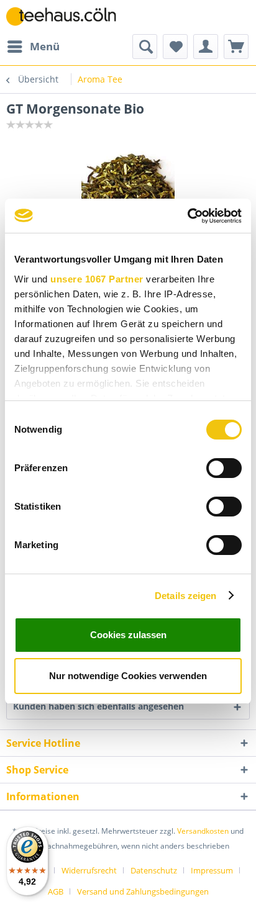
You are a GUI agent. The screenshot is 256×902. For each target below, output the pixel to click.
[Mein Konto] (205, 46)
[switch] (224, 468)
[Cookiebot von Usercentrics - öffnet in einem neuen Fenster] (187, 216)
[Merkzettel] (175, 46)
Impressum (212, 870)
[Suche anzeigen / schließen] (144, 46)
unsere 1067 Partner (97, 279)
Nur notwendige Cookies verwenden (128, 675)
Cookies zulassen (128, 634)
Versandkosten (203, 831)
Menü (45, 46)
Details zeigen (185, 595)
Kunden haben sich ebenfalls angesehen (98, 706)
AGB (55, 891)
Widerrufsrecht (89, 870)
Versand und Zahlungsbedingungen (143, 891)
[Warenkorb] (236, 46)
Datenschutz (153, 870)
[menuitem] (33, 46)
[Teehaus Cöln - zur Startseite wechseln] (67, 17)
